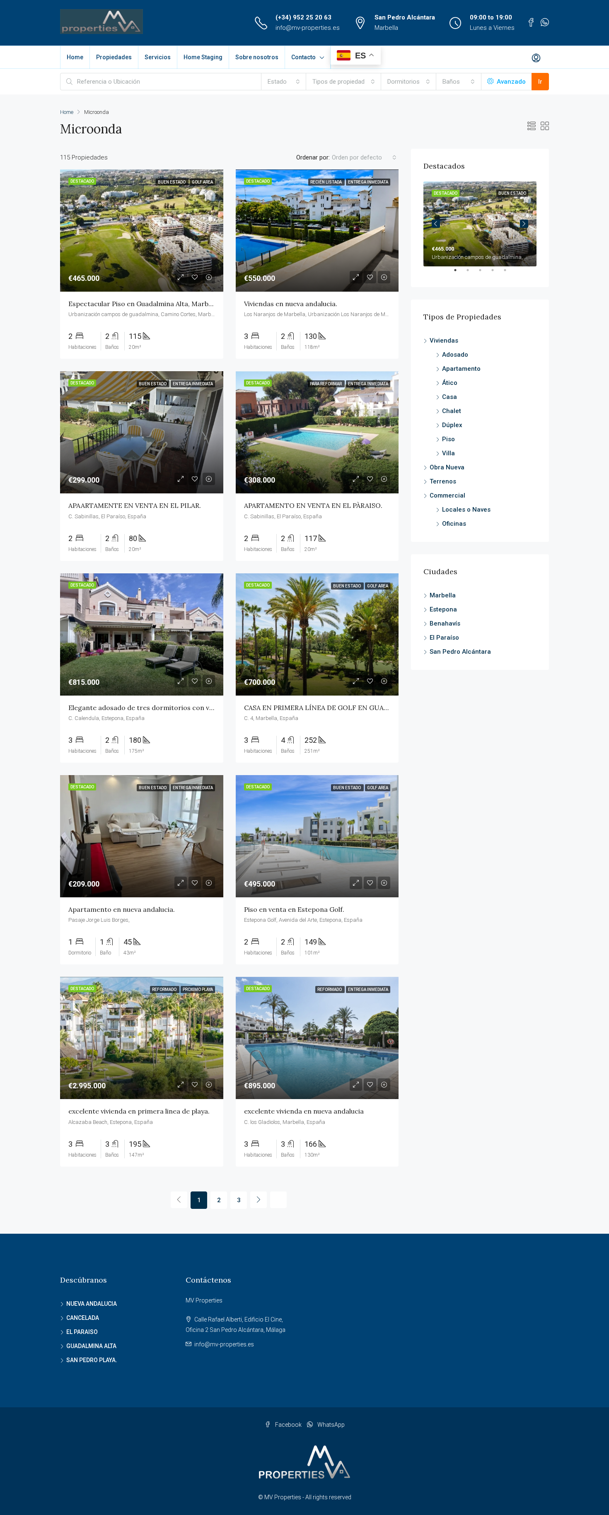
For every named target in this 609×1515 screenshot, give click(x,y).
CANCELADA (82, 1317)
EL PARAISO (82, 1332)
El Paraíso (444, 637)
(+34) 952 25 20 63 (303, 17)
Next (524, 224)
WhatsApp (330, 1424)
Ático (449, 383)
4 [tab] (497, 273)
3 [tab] (484, 273)
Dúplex (452, 425)
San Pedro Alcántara (460, 651)
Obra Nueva (447, 467)
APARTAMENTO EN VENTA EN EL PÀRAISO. (313, 505)
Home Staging (203, 57)
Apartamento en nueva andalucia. (121, 909)
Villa (448, 453)
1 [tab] (459, 273)
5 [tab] (509, 273)
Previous (436, 224)
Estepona (443, 609)
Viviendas (444, 340)
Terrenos (443, 481)
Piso (448, 439)
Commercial (447, 495)
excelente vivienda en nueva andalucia (304, 1111)
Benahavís (445, 623)
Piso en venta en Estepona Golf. (294, 909)
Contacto (303, 57)
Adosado (455, 354)
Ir (540, 81)
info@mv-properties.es (308, 27)
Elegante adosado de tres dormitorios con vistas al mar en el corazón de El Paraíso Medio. (213, 707)
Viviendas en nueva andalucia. (290, 304)
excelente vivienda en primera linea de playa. (139, 1111)
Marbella (443, 595)
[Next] (258, 1199)
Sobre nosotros (256, 57)
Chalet (451, 411)
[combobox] (284, 81)
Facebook (288, 1424)
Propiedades (114, 57)
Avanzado (510, 81)
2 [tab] (472, 273)
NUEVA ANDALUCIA (91, 1303)
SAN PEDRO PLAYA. (91, 1360)
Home (75, 57)
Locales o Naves (466, 509)
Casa (449, 397)
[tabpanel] (479, 223)
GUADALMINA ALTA (91, 1346)
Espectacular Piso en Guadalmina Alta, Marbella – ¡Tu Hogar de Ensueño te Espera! (199, 304)
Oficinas (454, 523)
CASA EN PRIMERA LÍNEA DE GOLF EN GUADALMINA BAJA (338, 707)
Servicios (158, 57)
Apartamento (461, 368)
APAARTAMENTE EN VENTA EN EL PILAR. (134, 505)
